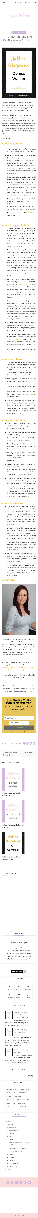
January (11, 1166)
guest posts (10, 1099)
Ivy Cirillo (17, 43)
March (11, 1160)
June (10, 1139)
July (10, 1136)
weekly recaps (24, 1106)
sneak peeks (21, 1103)
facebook (10, 998)
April (10, 1157)
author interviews (18, 32)
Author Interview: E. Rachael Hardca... (13, 826)
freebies (9, 1096)
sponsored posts (11, 1106)
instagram (19, 989)
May (10, 1154)
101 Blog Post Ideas (12, 1089)
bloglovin (19, 998)
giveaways (17, 1096)
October (11, 1127)
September (12, 1130)
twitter (10, 989)
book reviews (10, 1092)
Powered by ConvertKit (18, 732)
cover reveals (22, 1092)
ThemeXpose (24, 1215)
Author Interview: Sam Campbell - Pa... (11, 858)
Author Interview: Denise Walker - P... (11, 794)
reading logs (10, 1103)
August (11, 1133)
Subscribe (19, 728)
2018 (8, 1121)
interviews (6, 746)
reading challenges (23, 1099)
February (12, 1163)
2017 (8, 1124)
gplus (28, 998)
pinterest (28, 989)
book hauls (25, 1089)
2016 (8, 1169)
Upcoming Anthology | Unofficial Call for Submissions (21, 1032)
